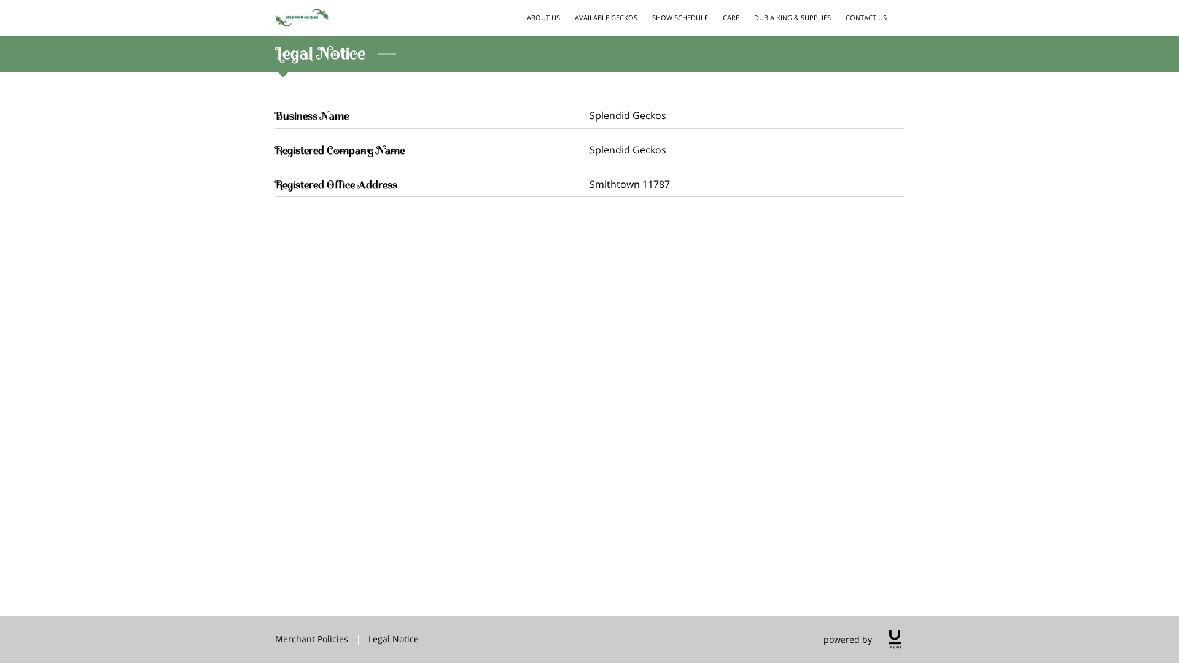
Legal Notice (393, 639)
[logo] (894, 639)
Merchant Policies (311, 639)
